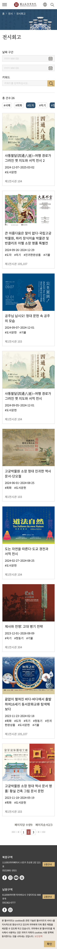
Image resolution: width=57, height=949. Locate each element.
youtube (16, 877)
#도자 (30, 105)
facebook (4, 877)
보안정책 (38, 936)
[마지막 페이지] (43, 832)
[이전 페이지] (18, 832)
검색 (51, 83)
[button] (4, 4)
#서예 (7, 105)
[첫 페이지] (14, 832)
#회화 (19, 105)
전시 (10, 13)
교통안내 (48, 864)
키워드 (6, 77)
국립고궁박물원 (25, 4)
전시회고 (21, 13)
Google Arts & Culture (22, 877)
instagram (10, 877)
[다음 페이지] (38, 832)
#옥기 (42, 105)
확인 (49, 944)
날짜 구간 (7, 52)
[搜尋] (53, 4)
